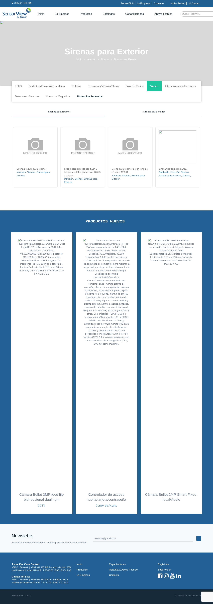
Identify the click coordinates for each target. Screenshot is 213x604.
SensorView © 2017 (21, 596)
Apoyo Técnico (163, 13)
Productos (86, 13)
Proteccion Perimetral (90, 96)
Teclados (76, 86)
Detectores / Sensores (27, 96)
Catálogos (109, 13)
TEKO (18, 86)
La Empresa (143, 3)
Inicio (41, 13)
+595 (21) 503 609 (22, 3)
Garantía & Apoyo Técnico (123, 569)
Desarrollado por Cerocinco (188, 596)
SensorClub (127, 3)
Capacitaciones (134, 13)
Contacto (159, 3)
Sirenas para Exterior (59, 111)
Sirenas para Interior (154, 111)
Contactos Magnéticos (58, 96)
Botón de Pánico (134, 86)
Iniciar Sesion (177, 3)
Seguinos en (164, 569)
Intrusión (91, 59)
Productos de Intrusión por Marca (46, 86)
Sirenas (105, 59)
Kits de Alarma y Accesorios (180, 86)
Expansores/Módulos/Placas (103, 86)
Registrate (163, 564)
